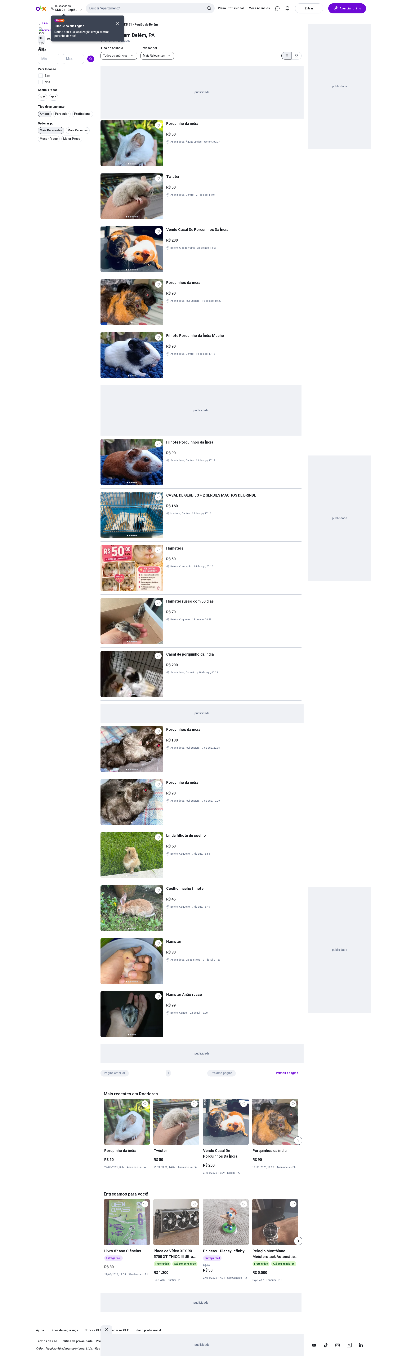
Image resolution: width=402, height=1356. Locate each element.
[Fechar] (117, 23)
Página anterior (114, 1073)
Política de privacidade (77, 1341)
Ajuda (40, 1330)
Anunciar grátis (350, 8)
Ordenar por (46, 123)
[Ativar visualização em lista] (286, 56)
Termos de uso (46, 1341)
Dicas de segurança (64, 1330)
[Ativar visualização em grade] (296, 56)
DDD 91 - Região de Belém (140, 24)
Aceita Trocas (48, 90)
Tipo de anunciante (51, 106)
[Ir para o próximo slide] (298, 1140)
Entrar (309, 8)
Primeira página (287, 1073)
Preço (42, 50)
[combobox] (150, 8)
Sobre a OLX (93, 1330)
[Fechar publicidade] (106, 1329)
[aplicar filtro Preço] (90, 59)
